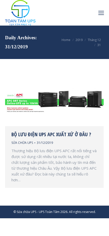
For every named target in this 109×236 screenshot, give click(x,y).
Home (66, 40)
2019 (79, 40)
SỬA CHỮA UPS (22, 143)
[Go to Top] (100, 227)
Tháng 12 (94, 40)
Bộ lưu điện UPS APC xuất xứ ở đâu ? (51, 134)
